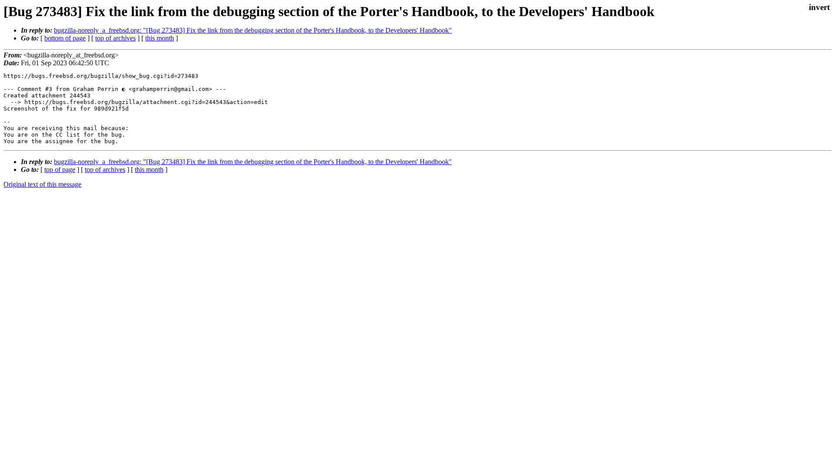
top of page (59, 169)
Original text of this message (42, 184)
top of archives (115, 38)
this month (159, 38)
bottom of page (65, 38)
